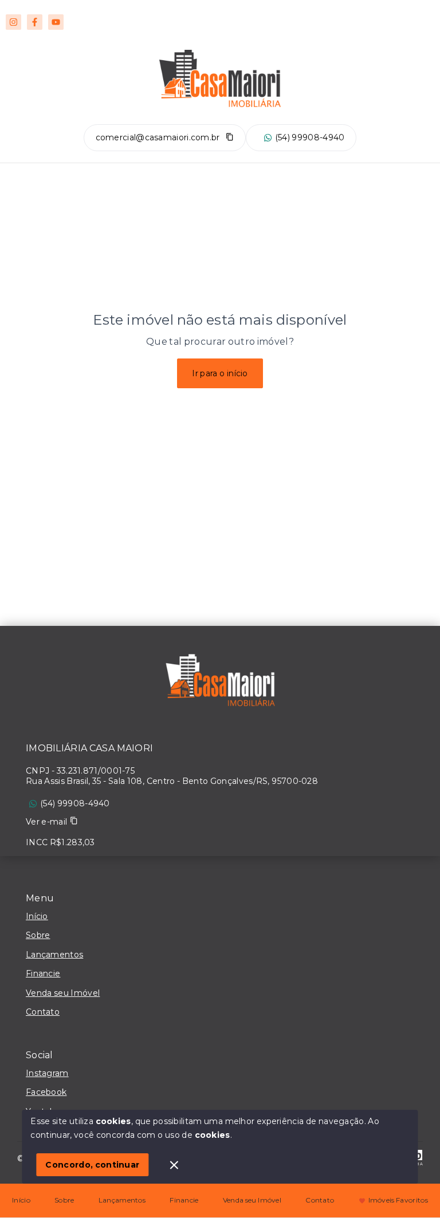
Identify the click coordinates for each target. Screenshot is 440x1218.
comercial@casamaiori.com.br (158, 137)
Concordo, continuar (92, 1165)
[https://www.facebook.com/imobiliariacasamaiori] (34, 22)
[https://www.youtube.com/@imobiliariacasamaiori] (56, 22)
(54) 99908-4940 (310, 137)
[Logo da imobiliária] (220, 683)
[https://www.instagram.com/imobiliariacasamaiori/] (13, 22)
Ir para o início (220, 373)
